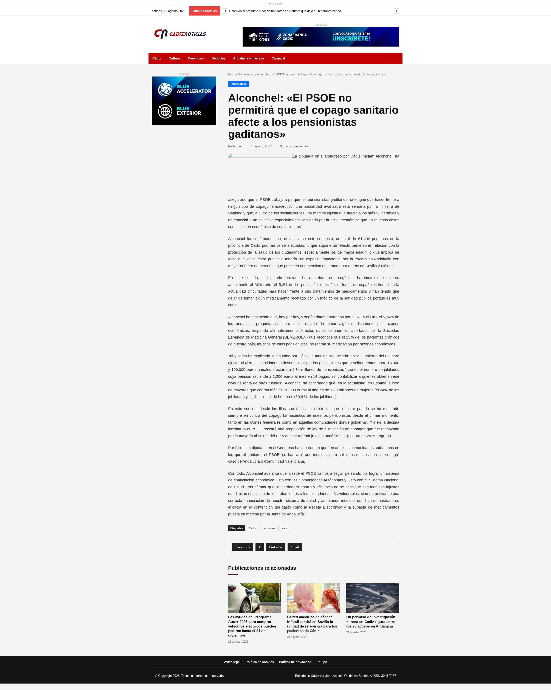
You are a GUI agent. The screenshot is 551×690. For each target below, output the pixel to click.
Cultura (174, 58)
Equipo (321, 662)
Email (295, 547)
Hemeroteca (246, 74)
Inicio (231, 74)
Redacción (235, 146)
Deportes (218, 58)
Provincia (195, 58)
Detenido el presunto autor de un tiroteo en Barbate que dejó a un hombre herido (285, 11)
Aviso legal (232, 662)
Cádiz (156, 58)
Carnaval (278, 58)
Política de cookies (260, 662)
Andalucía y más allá (248, 58)
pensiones (269, 528)
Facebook (242, 547)
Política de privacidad (295, 662)
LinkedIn (275, 547)
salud (285, 528)
